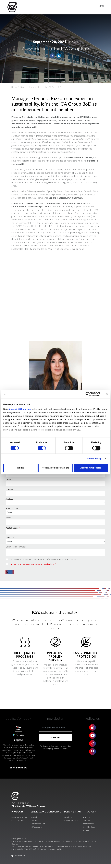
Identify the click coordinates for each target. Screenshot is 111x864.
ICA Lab (34, 817)
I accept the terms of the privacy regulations (32, 564)
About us (86, 817)
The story (87, 820)
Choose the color (71, 820)
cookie (59, 849)
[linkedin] (59, 55)
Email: (9, 479)
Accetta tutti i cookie (90, 468)
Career (86, 830)
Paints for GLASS (18, 820)
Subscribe (55, 737)
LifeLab (34, 820)
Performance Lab (38, 824)
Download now (18, 768)
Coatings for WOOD (19, 817)
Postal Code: (12, 528)
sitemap (51, 849)
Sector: (9, 499)
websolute (19, 855)
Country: (10, 537)
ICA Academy (36, 827)
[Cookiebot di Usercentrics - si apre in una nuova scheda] (87, 394)
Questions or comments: (16, 547)
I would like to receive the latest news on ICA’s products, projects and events (43, 559)
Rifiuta (20, 468)
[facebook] (52, 55)
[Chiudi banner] (107, 394)
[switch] (42, 448)
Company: (10, 489)
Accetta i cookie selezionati (55, 468)
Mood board (69, 817)
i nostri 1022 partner (20, 409)
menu (102, 6)
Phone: (8, 517)
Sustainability (88, 824)
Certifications (89, 827)
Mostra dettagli (94, 458)
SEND (9, 571)
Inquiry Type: (12, 508)
